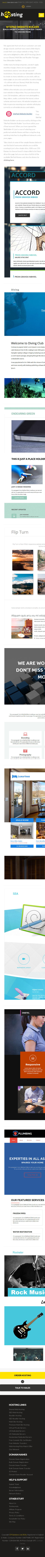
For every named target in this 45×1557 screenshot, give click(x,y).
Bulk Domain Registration (18, 1462)
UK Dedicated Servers (17, 1434)
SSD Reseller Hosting (17, 1419)
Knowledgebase (15, 1487)
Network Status (15, 1493)
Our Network (14, 1449)
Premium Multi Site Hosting (19, 1425)
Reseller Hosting (13, 85)
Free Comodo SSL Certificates (20, 1440)
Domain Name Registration (19, 1459)
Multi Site (18, 57)
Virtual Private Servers (17, 1428)
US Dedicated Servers (17, 1431)
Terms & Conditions (16, 1515)
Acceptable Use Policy (17, 1519)
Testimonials (13, 1506)
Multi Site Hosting (32, 82)
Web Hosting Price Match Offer (20, 1446)
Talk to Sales (22, 1388)
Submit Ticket (14, 1484)
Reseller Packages (32, 57)
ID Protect (13, 1471)
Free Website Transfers (18, 1443)
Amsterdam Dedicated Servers (20, 1437)
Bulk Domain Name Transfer (19, 1468)
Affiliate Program (15, 1509)
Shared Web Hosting (16, 1409)
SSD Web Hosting (15, 1412)
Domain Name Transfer (18, 1465)
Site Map (12, 1522)
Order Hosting (22, 1375)
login (28, 6)
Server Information (16, 1490)
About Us (12, 1503)
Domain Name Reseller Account (21, 1474)
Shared (11, 57)
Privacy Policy (14, 1512)
